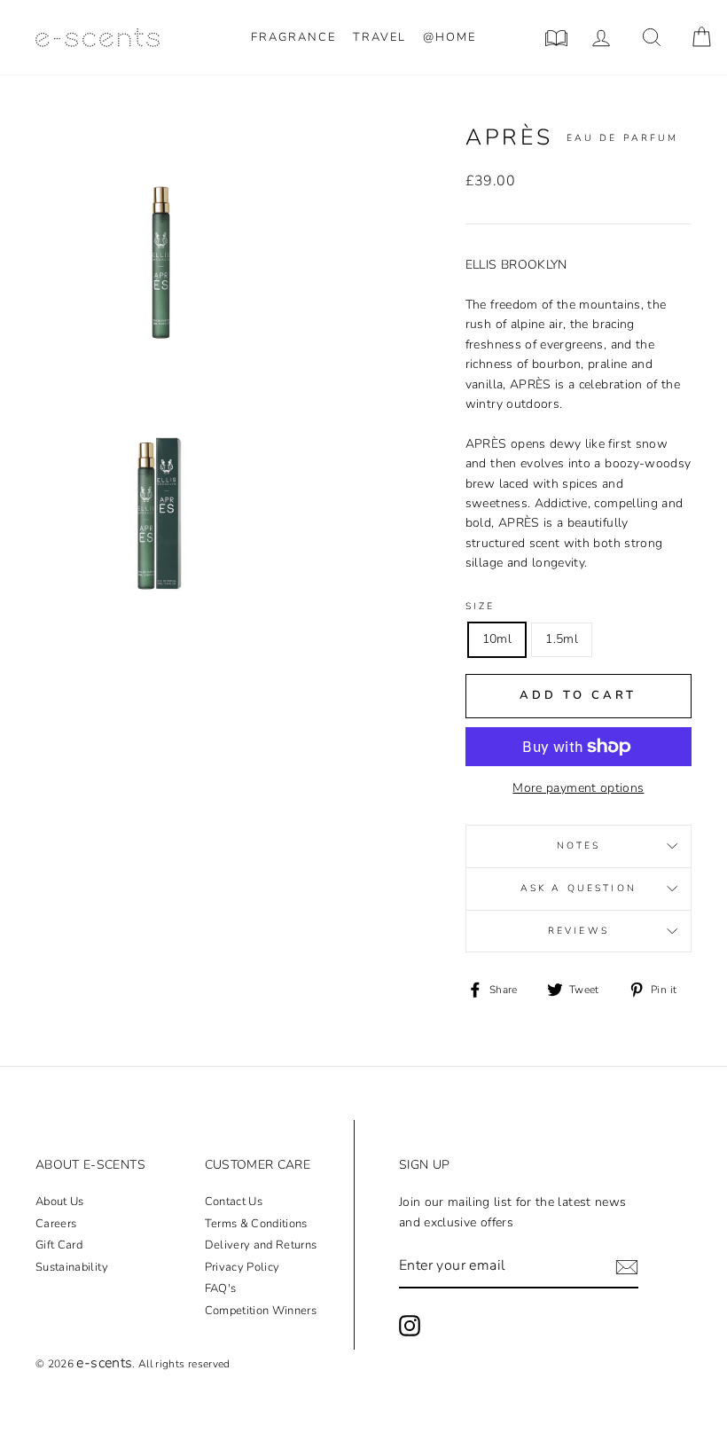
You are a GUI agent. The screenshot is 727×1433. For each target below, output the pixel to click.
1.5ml (561, 638)
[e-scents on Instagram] (409, 1325)
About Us (59, 1202)
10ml (497, 638)
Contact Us (234, 1202)
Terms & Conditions (256, 1224)
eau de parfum (623, 138)
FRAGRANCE (293, 37)
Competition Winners (261, 1311)
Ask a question (578, 888)
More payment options (578, 787)
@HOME (449, 37)
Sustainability (71, 1267)
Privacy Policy (242, 1267)
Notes (579, 845)
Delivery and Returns (261, 1245)
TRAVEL (379, 37)
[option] (160, 248)
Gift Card (58, 1245)
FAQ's (221, 1288)
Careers (55, 1224)
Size (480, 606)
